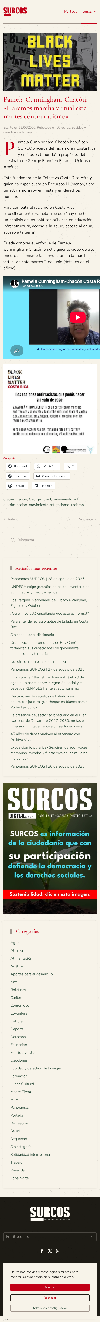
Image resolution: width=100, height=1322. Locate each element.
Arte (13, 982)
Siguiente (86, 519)
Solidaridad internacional (30, 1154)
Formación (19, 1076)
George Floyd (40, 499)
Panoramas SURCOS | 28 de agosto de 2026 (47, 578)
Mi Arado (18, 1099)
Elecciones (19, 1060)
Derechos (63, 127)
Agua (14, 942)
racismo (77, 504)
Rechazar (50, 1298)
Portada (70, 11)
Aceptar (50, 1287)
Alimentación (21, 958)
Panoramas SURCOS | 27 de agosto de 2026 (47, 669)
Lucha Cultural (22, 1084)
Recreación (19, 1123)
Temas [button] (86, 11)
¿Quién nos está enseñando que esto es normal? (49, 613)
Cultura (16, 1021)
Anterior (14, 519)
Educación (18, 1044)
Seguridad (18, 1138)
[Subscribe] (92, 1236)
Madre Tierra (20, 1091)
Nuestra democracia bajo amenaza (38, 661)
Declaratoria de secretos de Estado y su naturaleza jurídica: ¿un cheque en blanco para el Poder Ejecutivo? (49, 702)
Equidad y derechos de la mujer (35, 1068)
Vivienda (17, 1170)
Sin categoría (20, 1146)
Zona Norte (19, 1178)
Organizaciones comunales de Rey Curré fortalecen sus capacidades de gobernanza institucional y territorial (44, 648)
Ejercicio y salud (23, 1052)
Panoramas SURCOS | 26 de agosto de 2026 (47, 766)
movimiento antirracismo (49, 504)
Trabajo (16, 1162)
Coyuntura (18, 1013)
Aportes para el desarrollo (31, 974)
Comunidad (19, 1005)
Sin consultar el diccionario (32, 634)
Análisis (17, 966)
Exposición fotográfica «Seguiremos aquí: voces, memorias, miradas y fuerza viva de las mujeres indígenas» (49, 753)
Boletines (18, 989)
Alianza (16, 950)
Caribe (15, 997)
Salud (15, 1131)
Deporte (16, 1029)
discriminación (15, 499)
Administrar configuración (50, 1308)
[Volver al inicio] (15, 11)
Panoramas (19, 1107)
